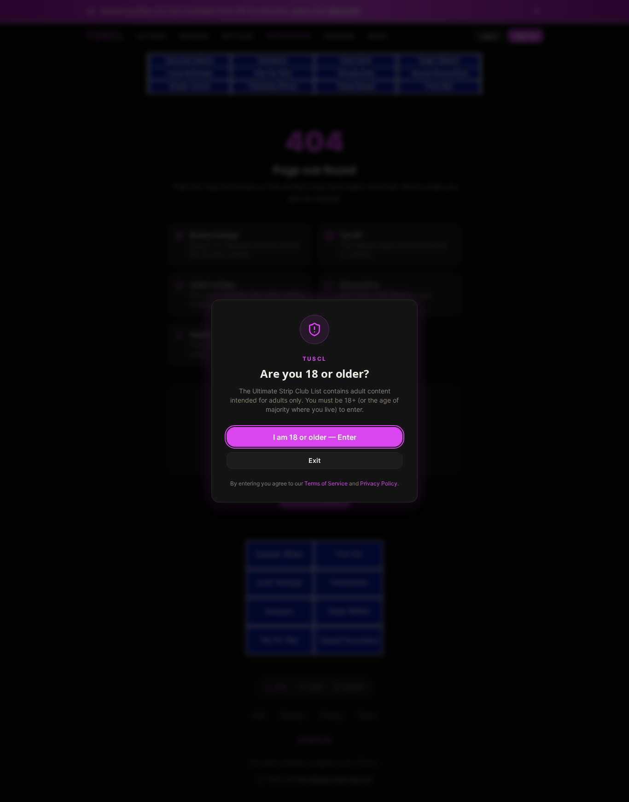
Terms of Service (326, 483)
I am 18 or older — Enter (314, 437)
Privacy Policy (378, 483)
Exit (314, 460)
